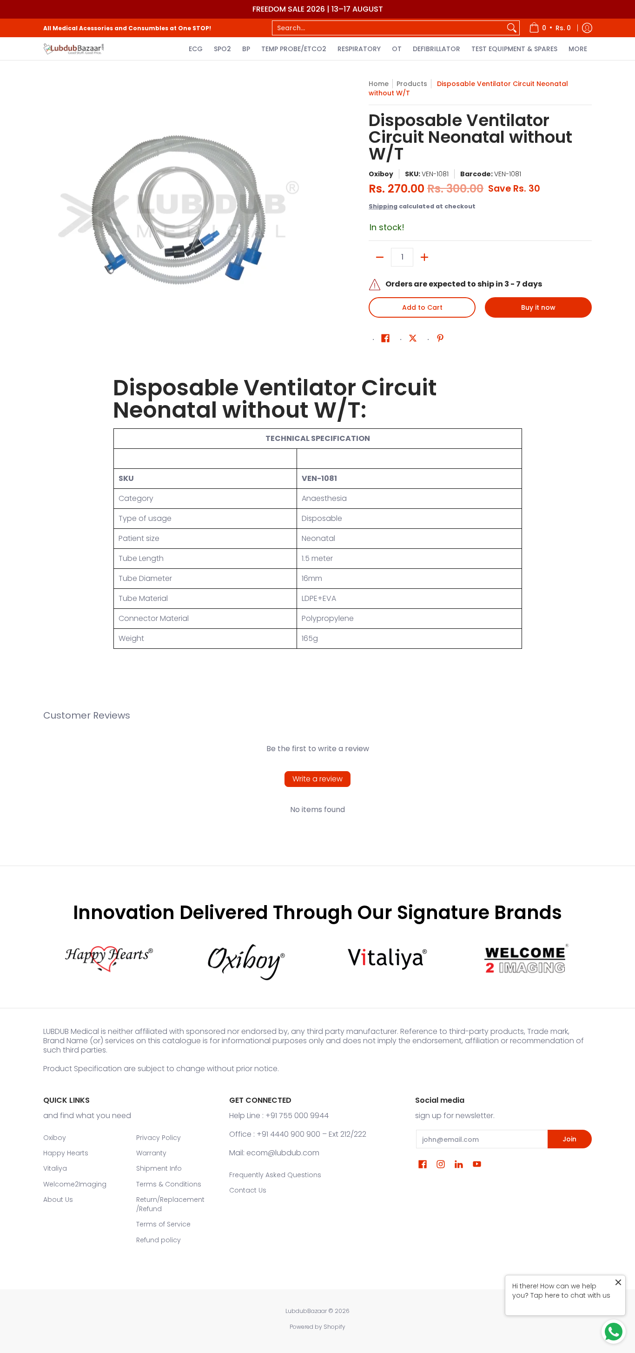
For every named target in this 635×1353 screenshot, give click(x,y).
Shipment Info (159, 1168)
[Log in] (587, 28)
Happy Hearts (65, 1153)
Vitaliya (55, 1168)
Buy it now (538, 307)
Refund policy (158, 1240)
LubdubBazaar (306, 1311)
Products (412, 83)
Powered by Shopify (317, 1327)
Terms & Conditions (168, 1184)
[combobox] (388, 28)
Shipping (383, 206)
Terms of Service (163, 1224)
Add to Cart (422, 307)
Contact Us (247, 1190)
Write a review (317, 778)
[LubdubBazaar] (73, 48)
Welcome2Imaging (74, 1184)
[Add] (424, 257)
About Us (58, 1199)
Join (569, 1139)
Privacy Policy (158, 1137)
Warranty (151, 1153)
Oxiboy (381, 174)
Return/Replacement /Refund (170, 1204)
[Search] (511, 28)
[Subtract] (380, 257)
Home (379, 83)
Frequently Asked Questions (275, 1175)
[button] (385, 338)
